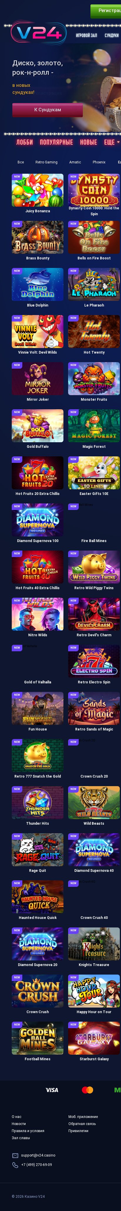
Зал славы (21, 1138)
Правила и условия (28, 1131)
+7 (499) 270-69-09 (36, 1165)
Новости (19, 1124)
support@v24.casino (38, 1155)
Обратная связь (82, 1124)
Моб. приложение (83, 1117)
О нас (16, 1117)
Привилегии (78, 1131)
